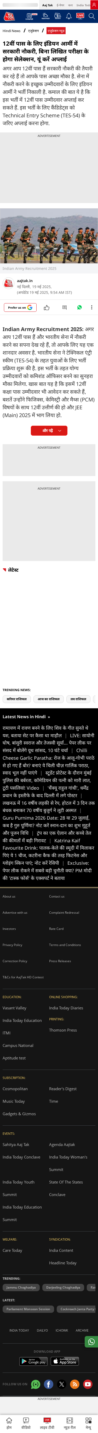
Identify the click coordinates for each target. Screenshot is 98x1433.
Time (53, 1101)
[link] (94, 5)
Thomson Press (63, 1030)
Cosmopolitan (15, 1088)
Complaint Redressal (64, 912)
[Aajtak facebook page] (48, 1384)
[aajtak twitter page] (61, 1384)
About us (9, 896)
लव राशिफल (78, 699)
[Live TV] (80, 17)
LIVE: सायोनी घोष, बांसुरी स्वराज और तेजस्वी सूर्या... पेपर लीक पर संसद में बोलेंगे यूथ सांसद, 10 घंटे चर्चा (48, 743)
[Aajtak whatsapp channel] (35, 1384)
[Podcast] (57, 16)
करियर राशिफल (17, 699)
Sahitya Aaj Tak (16, 1144)
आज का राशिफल (49, 699)
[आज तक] (9, 16)
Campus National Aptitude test (18, 1051)
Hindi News (11, 30)
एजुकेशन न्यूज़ (56, 31)
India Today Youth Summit (18, 1188)
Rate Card (56, 928)
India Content (61, 1250)
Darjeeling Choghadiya (63, 1287)
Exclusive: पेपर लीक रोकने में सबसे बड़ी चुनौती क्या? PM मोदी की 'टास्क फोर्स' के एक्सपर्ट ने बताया (47, 870)
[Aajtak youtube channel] (88, 1384)
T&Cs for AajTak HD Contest (23, 977)
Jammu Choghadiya (21, 1287)
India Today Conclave (21, 1157)
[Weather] (46, 17)
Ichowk (62, 1330)
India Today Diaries (66, 1007)
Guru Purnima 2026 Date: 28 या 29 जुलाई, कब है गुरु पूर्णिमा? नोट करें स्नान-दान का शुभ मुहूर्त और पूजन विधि (46, 825)
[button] (88, 1424)
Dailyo (42, 1330)
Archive (82, 1330)
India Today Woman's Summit (68, 1163)
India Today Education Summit (22, 1213)
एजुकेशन (33, 31)
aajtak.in (25, 280)
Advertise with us (15, 912)
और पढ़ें (48, 430)
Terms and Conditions (65, 945)
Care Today (12, 1250)
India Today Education (22, 1020)
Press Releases (60, 961)
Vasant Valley (14, 1007)
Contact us (57, 896)
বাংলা (70, 5)
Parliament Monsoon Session (28, 1309)
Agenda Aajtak (62, 1144)
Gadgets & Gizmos (19, 1113)
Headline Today (63, 1262)
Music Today (14, 1101)
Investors (9, 928)
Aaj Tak (47, 5)
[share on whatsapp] (91, 1341)
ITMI (6, 1032)
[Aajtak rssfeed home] (74, 1384)
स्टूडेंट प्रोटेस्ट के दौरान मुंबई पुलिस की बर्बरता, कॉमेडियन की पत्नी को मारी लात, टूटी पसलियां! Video (47, 780)
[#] (79, 309)
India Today (85, 5)
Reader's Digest (63, 1088)
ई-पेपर (60, 5)
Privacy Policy (12, 945)
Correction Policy (15, 961)
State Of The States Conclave (66, 1188)
